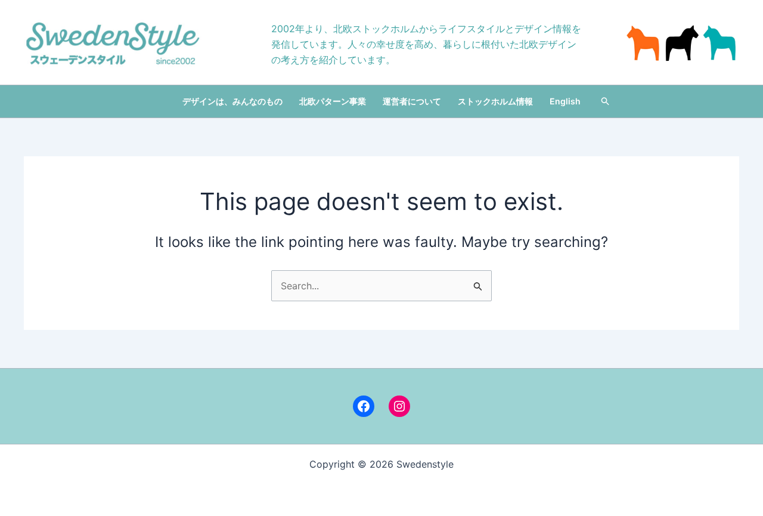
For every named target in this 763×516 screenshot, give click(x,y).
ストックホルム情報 (495, 101)
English (565, 101)
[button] (605, 101)
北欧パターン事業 (332, 101)
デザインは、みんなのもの (232, 101)
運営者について (412, 101)
